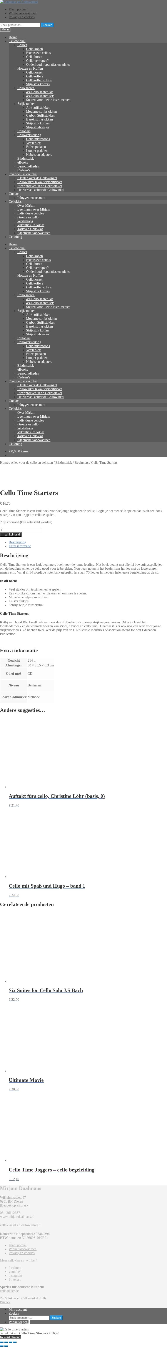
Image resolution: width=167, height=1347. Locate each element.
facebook (15, 1268)
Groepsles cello (27, 217)
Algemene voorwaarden (33, 233)
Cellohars (23, 131)
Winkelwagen (19, 1322)
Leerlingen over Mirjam (33, 209)
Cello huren (34, 57)
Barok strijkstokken (39, 119)
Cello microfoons (38, 139)
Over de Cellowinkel (23, 174)
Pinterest (14, 1279)
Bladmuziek (25, 158)
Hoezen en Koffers (30, 68)
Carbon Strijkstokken (40, 115)
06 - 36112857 (10, 1213)
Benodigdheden (28, 166)
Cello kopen (34, 49)
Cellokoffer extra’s (39, 80)
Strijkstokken (26, 103)
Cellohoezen (34, 72)
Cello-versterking (29, 135)
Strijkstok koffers (38, 84)
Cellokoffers (34, 76)
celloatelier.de (9, 1291)
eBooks (22, 162)
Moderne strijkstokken (41, 111)
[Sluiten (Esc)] (15, 1342)
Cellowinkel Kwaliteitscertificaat (39, 182)
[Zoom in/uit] (1, 1342)
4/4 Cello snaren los (39, 92)
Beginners (82, 462)
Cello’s (22, 45)
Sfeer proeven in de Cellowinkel (39, 186)
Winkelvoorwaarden (23, 13)
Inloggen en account (31, 197)
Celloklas (15, 201)
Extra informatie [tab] (20, 546)
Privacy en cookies (22, 17)
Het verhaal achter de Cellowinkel (40, 190)
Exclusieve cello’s (38, 53)
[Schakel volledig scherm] (6, 1342)
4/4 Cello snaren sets (40, 96)
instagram (15, 1275)
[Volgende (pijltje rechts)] (6, 1346)
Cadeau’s (23, 170)
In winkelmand (11, 534)
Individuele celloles (30, 213)
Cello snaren (26, 88)
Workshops (25, 221)
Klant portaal (18, 9)
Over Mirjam (26, 205)
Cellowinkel (17, 41)
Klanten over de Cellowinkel (37, 178)
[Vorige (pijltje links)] (1, 1346)
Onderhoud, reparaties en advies (48, 64)
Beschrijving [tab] (17, 542)
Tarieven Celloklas (30, 229)
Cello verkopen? (37, 60)
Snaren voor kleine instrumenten (48, 100)
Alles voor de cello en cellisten (32, 462)
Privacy (5, 1302)
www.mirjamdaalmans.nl (17, 1216)
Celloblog (15, 237)
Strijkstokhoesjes (37, 127)
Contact (14, 194)
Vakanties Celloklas (30, 225)
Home (13, 37)
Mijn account (18, 1309)
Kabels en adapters (39, 154)
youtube (14, 1271)
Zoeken (47, 25)
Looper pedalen (37, 150)
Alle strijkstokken (38, 107)
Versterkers (33, 143)
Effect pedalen (36, 147)
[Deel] (10, 1342)
